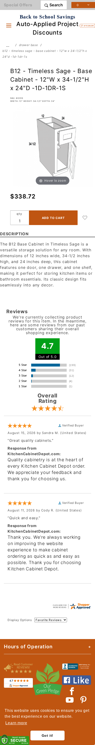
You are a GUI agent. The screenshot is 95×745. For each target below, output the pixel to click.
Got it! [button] (48, 735)
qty (19, 214)
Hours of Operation (28, 647)
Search (55, 4)
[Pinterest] (83, 700)
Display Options (20, 620)
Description (14, 233)
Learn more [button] (16, 723)
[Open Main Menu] (9, 25)
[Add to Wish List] (85, 217)
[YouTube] (70, 700)
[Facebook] (72, 691)
